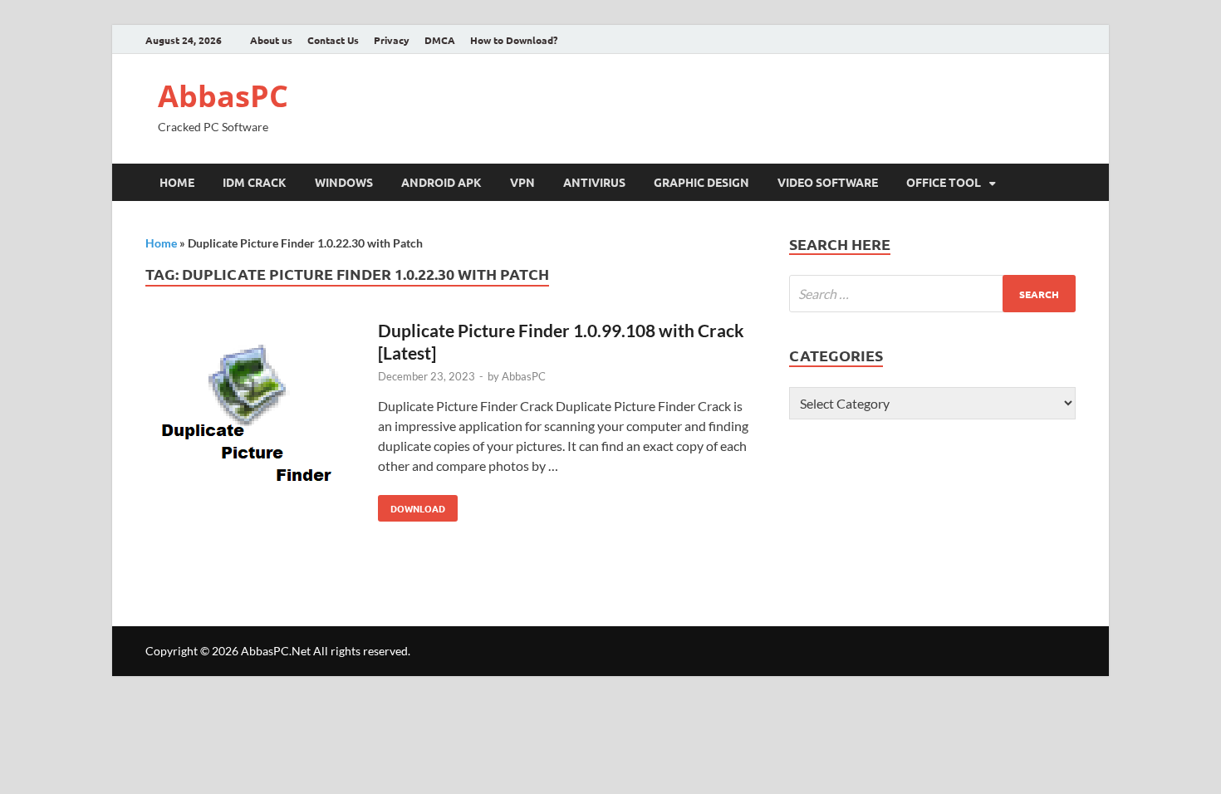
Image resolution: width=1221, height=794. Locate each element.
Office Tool (943, 181)
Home (176, 181)
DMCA (439, 40)
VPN (522, 181)
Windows (344, 181)
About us (271, 40)
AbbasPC (223, 96)
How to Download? (513, 40)
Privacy (391, 40)
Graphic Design (701, 181)
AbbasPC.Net (276, 651)
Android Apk (441, 181)
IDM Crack (255, 181)
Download (411, 505)
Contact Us (333, 40)
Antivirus (594, 181)
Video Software (827, 181)
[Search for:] (932, 293)
